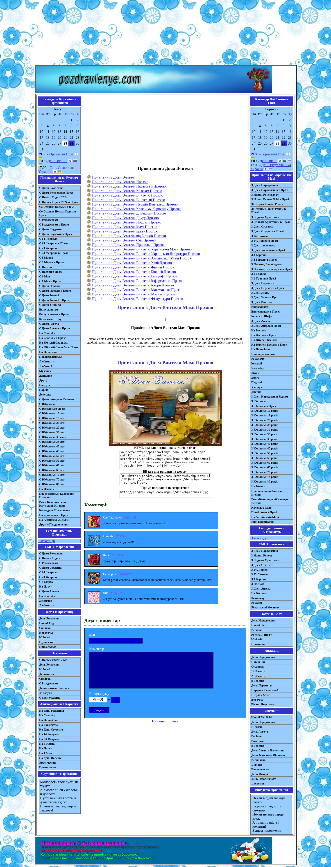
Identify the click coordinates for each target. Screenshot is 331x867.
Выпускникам (48, 309)
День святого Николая (54, 688)
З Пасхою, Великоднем (266, 264)
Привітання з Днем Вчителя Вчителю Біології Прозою (134, 272)
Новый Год (46, 623)
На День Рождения (51, 710)
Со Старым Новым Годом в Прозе (57, 213)
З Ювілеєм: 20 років (264, 420)
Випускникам (260, 306)
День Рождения (49, 618)
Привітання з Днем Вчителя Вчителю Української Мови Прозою (142, 249)
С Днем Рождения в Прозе (56, 192)
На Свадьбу (47, 333)
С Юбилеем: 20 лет (51, 423)
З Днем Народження (264, 185)
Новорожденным (50, 356)
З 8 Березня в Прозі (264, 259)
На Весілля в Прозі (264, 335)
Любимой (45, 366)
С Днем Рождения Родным (56, 399)
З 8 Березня (258, 255)
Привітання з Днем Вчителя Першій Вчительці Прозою (135, 204)
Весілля (256, 630)
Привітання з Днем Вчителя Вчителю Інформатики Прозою (138, 281)
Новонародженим (263, 354)
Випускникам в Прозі (265, 311)
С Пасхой (45, 267)
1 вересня (257, 783)
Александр (46, 541)
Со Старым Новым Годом (56, 206)
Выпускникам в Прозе (54, 314)
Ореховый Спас (61, 154)
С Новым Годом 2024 (53, 197)
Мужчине (45, 371)
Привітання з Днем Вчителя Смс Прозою (124, 240)
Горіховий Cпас (273, 154)
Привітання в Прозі (264, 512)
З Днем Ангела (261, 321)
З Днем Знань (260, 292)
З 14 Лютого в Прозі (264, 240)
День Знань (268, 161)
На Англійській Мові (265, 517)
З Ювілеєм (258, 401)
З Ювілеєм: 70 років (264, 472)
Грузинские (46, 642)
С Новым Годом (50, 558)
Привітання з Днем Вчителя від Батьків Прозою (129, 236)
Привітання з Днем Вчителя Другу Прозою (125, 218)
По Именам (46, 489)
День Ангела (259, 731)
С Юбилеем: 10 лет (51, 413)
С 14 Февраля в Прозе (53, 243)
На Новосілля (260, 349)
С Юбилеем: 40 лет (51, 446)
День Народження (263, 620)
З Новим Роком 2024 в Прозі (270, 199)
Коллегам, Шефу (50, 319)
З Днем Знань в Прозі (265, 297)
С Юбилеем (47, 404)
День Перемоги (261, 685)
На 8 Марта (47, 743)
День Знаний (58, 161)
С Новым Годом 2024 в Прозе (58, 202)
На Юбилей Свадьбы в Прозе (58, 347)
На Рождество (48, 724)
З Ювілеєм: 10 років (264, 410)
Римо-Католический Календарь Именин (52, 503)
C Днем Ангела (49, 591)
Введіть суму (99, 694)
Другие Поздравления (53, 524)
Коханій (256, 363)
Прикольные (47, 646)
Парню (43, 389)
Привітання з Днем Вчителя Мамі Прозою (124, 227)
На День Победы (50, 758)
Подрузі (256, 382)
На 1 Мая (45, 753)
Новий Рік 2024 (261, 717)
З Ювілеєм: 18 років (264, 415)
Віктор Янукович (262, 704)
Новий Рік (258, 625)
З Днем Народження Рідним (269, 396)
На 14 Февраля (49, 734)
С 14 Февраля (48, 238)
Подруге (44, 385)
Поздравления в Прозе (54, 515)
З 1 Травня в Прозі (263, 278)
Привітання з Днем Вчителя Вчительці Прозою (128, 200)
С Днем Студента (50, 229)
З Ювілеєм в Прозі (263, 406)
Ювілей (256, 639)
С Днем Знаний (49, 295)
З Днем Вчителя (261, 302)
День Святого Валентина (267, 750)
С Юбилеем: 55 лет (51, 460)
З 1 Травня (258, 273)
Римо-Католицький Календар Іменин (270, 501)
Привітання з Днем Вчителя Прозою (120, 182)
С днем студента (50, 697)
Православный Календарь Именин (56, 495)
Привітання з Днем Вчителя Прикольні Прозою (129, 245)
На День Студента (51, 729)
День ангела (47, 674)
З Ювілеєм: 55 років (264, 458)
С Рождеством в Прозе (54, 224)
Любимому (46, 361)
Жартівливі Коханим (265, 607)
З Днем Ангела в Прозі (266, 325)
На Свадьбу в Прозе (52, 338)
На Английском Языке (54, 519)
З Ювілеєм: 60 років (264, 462)
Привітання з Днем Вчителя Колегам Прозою (127, 191)
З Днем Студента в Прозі (267, 231)
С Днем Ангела (49, 323)
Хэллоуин (45, 693)
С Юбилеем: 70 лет (51, 474)
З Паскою (257, 583)
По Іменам (258, 486)
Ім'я (92, 634)
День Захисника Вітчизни (268, 755)
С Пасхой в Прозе (51, 271)
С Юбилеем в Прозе (52, 408)
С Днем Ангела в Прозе (54, 328)
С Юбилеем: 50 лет (51, 456)
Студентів (257, 666)
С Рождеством (48, 219)
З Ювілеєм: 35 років (264, 439)
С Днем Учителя (50, 304)
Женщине (45, 375)
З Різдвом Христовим (265, 217)
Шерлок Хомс (260, 695)
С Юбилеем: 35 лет (51, 441)
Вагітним (257, 741)
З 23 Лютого (259, 574)
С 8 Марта (46, 257)
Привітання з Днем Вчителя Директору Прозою (129, 213)
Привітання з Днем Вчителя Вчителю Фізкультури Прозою (137, 299)
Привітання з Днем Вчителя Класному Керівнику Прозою (136, 209)
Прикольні (258, 644)
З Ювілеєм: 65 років (264, 467)
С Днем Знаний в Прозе (54, 300)
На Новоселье (48, 352)
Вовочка (257, 699)
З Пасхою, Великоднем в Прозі (271, 269)
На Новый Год (48, 720)
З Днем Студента (262, 226)
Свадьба (45, 628)
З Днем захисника (263, 245)
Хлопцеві (257, 387)
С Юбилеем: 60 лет (51, 465)
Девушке (45, 394)
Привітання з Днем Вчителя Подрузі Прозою (126, 222)
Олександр (258, 538)
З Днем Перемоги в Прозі (268, 288)
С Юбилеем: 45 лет (51, 451)
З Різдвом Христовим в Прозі (270, 221)
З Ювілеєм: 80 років (264, 481)
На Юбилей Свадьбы (53, 342)
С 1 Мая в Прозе (50, 281)
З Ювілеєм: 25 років (264, 425)
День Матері (259, 774)
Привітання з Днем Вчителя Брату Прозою (125, 231)
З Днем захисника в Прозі (268, 250)
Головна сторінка (165, 721)
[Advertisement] (165, 33)
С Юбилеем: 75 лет (51, 479)
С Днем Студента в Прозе (56, 234)
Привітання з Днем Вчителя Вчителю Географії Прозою (135, 276)
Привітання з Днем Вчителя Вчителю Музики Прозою (134, 294)
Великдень (258, 760)
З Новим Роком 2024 (265, 194)
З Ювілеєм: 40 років (264, 443)
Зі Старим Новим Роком (267, 204)
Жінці (255, 373)
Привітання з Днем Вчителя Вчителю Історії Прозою (133, 285)
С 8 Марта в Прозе (51, 262)
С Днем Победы (49, 286)
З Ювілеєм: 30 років (264, 429)
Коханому (258, 358)
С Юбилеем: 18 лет (51, 418)
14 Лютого (258, 671)
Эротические (47, 762)
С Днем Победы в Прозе (55, 290)
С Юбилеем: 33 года (52, 437)
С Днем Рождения (51, 188)
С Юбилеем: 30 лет (51, 432)
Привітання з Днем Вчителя (113, 177)
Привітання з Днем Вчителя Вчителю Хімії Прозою (132, 263)
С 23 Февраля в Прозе (53, 253)
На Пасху (45, 586)
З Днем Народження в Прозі (269, 190)
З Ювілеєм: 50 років (264, 453)
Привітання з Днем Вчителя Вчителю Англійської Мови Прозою (142, 258)
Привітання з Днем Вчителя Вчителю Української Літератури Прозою (146, 254)
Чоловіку (257, 368)
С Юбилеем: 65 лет (51, 470)
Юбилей (44, 637)
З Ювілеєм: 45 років (264, 448)
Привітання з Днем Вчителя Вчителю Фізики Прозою (133, 267)
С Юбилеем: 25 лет (51, 427)
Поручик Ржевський (264, 690)
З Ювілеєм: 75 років (264, 476)
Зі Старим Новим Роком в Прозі (268, 210)
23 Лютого (258, 676)
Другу (43, 380)
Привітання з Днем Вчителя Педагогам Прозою (129, 186)
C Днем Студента (50, 567)
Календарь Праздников (54, 510)
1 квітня (256, 764)
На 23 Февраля (49, 739)
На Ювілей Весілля (264, 340)
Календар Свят (261, 507)
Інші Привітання (262, 521)
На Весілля (258, 330)
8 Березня (257, 680)
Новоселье (46, 632)
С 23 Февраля (48, 248)
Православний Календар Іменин (267, 492)
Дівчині (256, 391)
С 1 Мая (44, 276)
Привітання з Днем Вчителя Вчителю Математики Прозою (137, 290)
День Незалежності (264, 778)
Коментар (96, 649)
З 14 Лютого (259, 236)
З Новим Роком (261, 555)
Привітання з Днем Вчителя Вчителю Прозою (127, 195)
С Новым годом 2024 (53, 659)
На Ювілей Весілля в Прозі (269, 344)
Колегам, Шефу (261, 316)
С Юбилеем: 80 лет (51, 484)
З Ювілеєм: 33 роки (264, 434)
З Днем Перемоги (262, 283)
